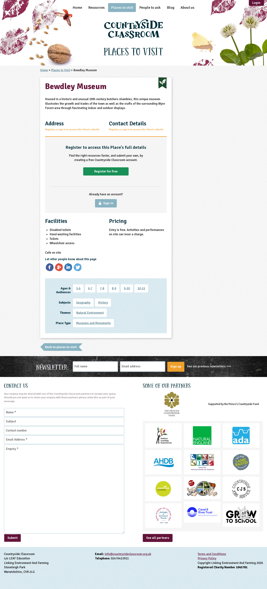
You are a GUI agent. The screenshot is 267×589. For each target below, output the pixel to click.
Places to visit (122, 7)
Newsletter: (52, 366)
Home (77, 7)
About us (187, 7)
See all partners (157, 538)
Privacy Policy (207, 558)
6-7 (90, 288)
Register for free (106, 171)
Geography (83, 302)
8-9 (114, 288)
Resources (96, 7)
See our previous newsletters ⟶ (209, 366)
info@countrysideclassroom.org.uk (128, 554)
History (103, 302)
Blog (170, 7)
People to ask (150, 7)
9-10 (127, 288)
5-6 (78, 288)
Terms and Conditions (212, 554)
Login (256, 3)
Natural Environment (90, 313)
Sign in (108, 203)
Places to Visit (60, 70)
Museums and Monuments (93, 323)
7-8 (102, 288)
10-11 (141, 288)
